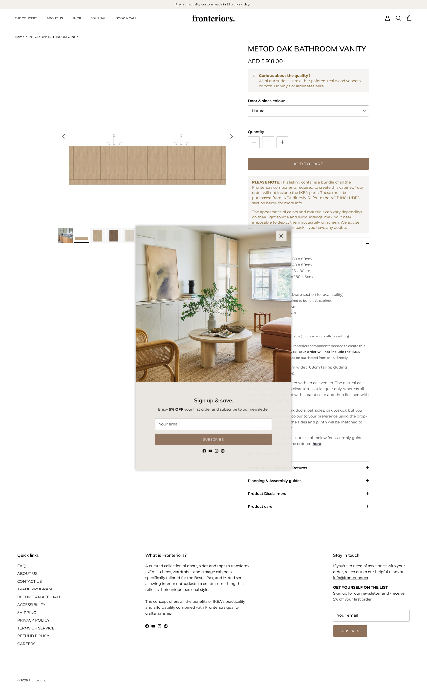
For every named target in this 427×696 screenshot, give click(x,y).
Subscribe (213, 441)
